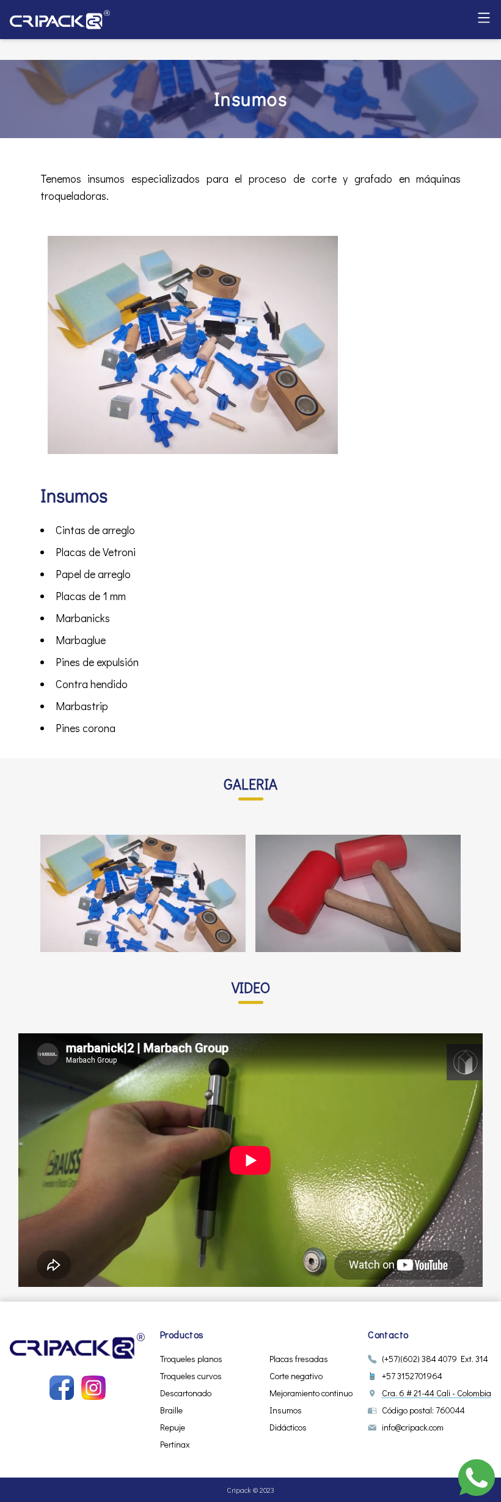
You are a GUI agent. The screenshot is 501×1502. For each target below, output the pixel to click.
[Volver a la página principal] (77, 1346)
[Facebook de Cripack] (61, 1388)
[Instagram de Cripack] (93, 1388)
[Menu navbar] (484, 17)
